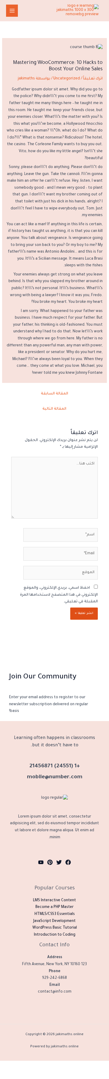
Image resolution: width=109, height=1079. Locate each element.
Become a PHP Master (54, 907)
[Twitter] (59, 862)
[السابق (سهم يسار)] (101, 1074)
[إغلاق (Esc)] (49, 1065)
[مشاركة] (66, 1065)
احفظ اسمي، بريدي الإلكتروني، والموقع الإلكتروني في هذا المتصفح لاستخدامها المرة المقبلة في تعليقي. (59, 595)
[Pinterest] (50, 862)
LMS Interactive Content (54, 901)
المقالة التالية (54, 409)
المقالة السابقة (54, 394)
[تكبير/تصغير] (101, 1065)
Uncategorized (66, 79)
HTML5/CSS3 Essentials (55, 914)
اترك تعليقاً (93, 79)
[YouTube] (41, 862)
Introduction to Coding (54, 935)
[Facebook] (68, 862)
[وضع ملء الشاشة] (83, 1065)
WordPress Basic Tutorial (54, 928)
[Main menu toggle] (12, 10)
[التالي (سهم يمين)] (83, 1074)
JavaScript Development (54, 921)
